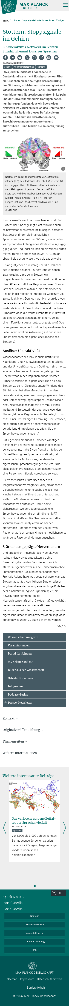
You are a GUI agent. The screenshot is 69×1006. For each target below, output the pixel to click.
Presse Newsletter (34, 924)
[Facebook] (5, 57)
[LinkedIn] (12, 57)
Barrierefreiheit (36, 987)
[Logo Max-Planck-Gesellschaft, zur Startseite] (29, 7)
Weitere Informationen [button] (20, 753)
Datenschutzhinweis (49, 979)
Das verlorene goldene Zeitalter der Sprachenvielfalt (34, 821)
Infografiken (16, 686)
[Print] (56, 57)
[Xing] (41, 57)
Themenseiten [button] (14, 741)
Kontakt (34, 916)
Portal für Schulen (20, 653)
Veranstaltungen (19, 645)
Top (61, 893)
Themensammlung (34, 941)
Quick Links (13, 897)
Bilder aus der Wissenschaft (26, 670)
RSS (34, 950)
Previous (4, 828)
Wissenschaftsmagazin (23, 637)
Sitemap (12, 979)
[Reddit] (19, 57)
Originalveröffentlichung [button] (22, 730)
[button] (63, 169)
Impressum (27, 979)
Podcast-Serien (18, 694)
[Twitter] (27, 57)
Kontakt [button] (9, 718)
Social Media (13, 903)
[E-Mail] (48, 57)
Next (64, 828)
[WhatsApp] (34, 57)
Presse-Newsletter (20, 702)
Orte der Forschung (20, 678)
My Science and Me (20, 662)
